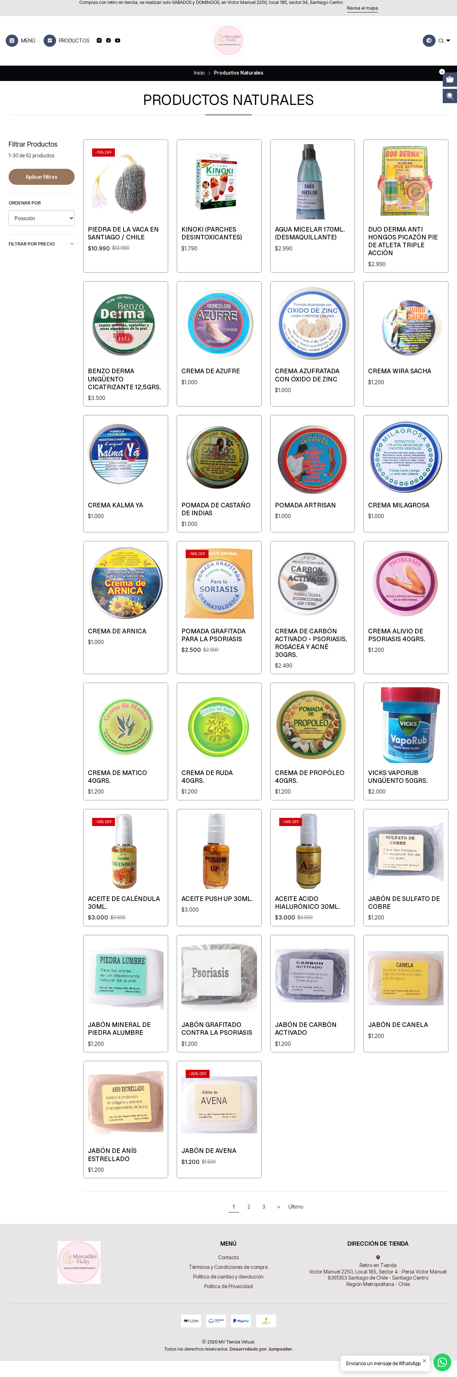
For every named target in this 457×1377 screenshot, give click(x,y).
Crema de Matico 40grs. (117, 777)
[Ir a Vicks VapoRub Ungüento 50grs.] (406, 725)
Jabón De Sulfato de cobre (404, 903)
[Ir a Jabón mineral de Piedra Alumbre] (126, 977)
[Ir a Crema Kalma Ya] (126, 457)
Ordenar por (25, 203)
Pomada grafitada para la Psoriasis (213, 635)
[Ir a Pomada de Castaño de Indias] (219, 457)
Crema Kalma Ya (115, 505)
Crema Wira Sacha (399, 371)
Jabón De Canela (398, 1025)
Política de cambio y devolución (228, 1277)
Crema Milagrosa (399, 505)
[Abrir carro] (450, 79)
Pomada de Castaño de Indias (216, 509)
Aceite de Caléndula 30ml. (124, 903)
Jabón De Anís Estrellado (112, 1154)
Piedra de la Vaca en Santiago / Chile (123, 233)
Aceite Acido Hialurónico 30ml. (307, 903)
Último (295, 1207)
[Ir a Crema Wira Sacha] (406, 323)
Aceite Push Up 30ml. (217, 899)
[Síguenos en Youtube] (118, 41)
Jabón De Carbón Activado (306, 1029)
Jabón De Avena (208, 1150)
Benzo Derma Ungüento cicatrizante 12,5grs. (124, 379)
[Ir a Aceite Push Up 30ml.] (219, 851)
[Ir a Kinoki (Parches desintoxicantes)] (219, 182)
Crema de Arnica (117, 631)
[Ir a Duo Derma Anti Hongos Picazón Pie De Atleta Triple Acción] (406, 182)
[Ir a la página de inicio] (228, 41)
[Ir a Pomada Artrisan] (313, 457)
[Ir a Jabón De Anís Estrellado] (126, 1103)
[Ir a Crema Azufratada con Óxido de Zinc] (313, 323)
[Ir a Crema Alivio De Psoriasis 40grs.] (406, 583)
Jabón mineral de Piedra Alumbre (119, 1029)
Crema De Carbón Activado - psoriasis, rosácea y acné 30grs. (311, 643)
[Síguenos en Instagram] (99, 41)
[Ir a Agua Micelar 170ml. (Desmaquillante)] (313, 182)
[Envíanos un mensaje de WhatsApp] (442, 1362)
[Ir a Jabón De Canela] (406, 977)
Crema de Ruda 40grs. (207, 777)
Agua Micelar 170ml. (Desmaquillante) (310, 233)
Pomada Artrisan (305, 505)
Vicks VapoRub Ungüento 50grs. (398, 777)
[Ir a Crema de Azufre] (219, 323)
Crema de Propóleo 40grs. (310, 777)
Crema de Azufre (210, 371)
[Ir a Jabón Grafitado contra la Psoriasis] (219, 977)
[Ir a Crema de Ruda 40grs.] (219, 725)
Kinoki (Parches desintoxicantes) (211, 233)
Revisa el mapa (362, 8)
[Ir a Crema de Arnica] (126, 583)
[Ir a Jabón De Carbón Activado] (313, 977)
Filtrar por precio (32, 244)
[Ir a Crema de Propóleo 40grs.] (313, 725)
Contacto (228, 1257)
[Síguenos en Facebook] (108, 41)
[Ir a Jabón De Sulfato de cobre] (406, 851)
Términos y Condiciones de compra (228, 1267)
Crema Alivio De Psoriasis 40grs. (396, 635)
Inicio (199, 73)
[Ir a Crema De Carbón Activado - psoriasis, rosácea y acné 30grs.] (313, 583)
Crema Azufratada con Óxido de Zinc (307, 375)
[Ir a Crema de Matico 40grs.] (126, 725)
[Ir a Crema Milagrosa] (406, 457)
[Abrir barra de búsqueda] (450, 96)
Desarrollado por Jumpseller (261, 1349)
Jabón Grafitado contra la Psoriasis (216, 1029)
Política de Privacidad (228, 1286)
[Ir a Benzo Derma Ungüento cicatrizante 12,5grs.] (126, 323)
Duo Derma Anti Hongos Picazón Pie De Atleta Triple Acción (403, 241)
